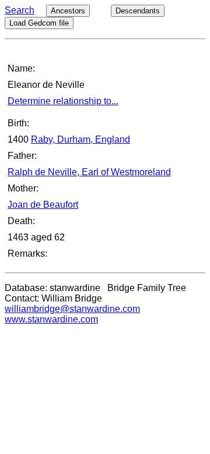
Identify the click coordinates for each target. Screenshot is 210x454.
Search (19, 10)
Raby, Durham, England (80, 139)
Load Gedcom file (39, 23)
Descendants (138, 10)
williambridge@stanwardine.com (72, 309)
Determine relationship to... (63, 101)
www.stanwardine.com (51, 319)
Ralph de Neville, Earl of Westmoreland (89, 172)
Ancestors (68, 10)
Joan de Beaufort (43, 205)
